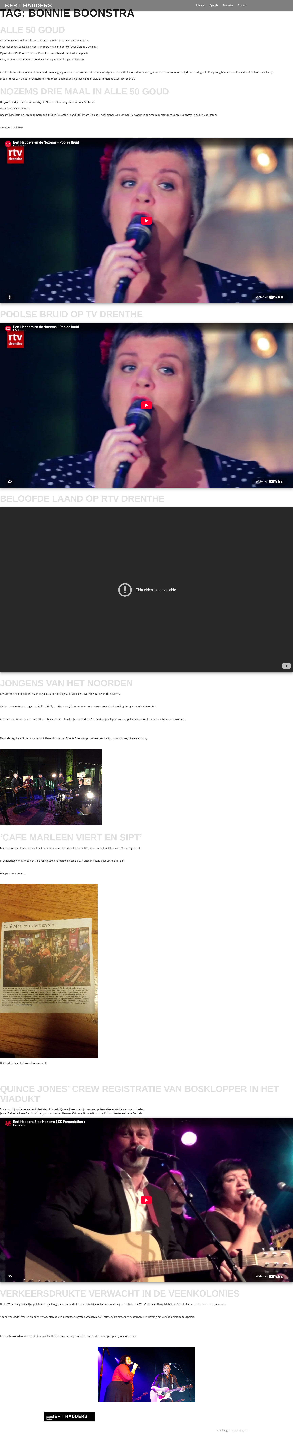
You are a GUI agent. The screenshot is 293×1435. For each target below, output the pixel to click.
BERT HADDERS (28, 5)
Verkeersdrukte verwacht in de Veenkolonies (119, 1293)
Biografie (228, 5)
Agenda (214, 5)
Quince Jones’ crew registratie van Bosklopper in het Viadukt (139, 1094)
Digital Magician (239, 1430)
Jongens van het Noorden (66, 683)
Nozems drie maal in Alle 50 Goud (84, 91)
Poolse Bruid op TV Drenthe (71, 314)
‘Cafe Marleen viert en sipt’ (71, 837)
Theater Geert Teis (203, 1304)
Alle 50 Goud (32, 30)
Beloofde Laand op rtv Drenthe (82, 498)
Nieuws (200, 5)
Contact (242, 5)
